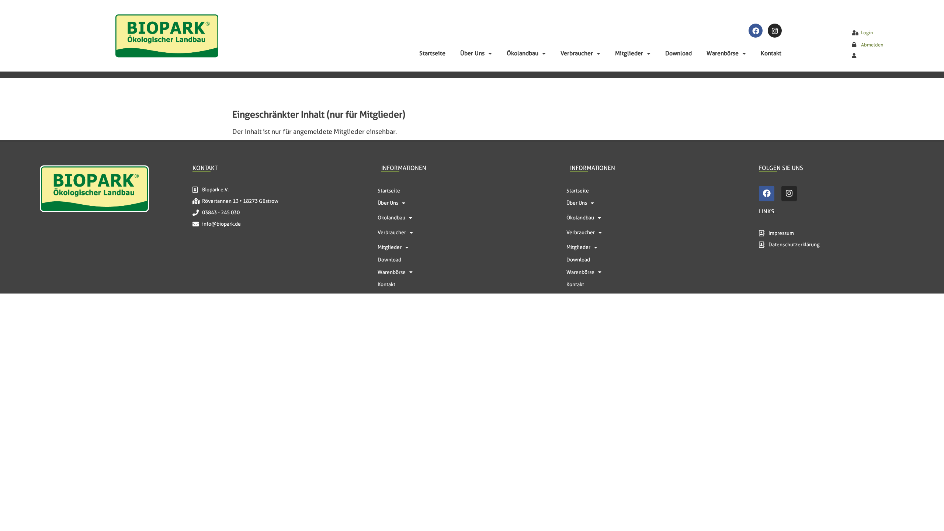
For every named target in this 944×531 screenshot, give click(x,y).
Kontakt (771, 53)
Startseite (432, 53)
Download (678, 53)
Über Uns (472, 53)
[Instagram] (775, 31)
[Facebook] (756, 31)
